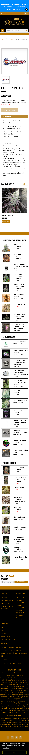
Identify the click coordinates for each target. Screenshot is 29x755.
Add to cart (5, 221)
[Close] (26, 9)
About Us (4, 627)
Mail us (11, 576)
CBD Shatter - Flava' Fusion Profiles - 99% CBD (21, 372)
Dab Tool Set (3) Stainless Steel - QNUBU (20, 422)
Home (3, 39)
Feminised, (12, 103)
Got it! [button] (14, 752)
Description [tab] (7, 116)
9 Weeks (10, 39)
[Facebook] (8, 737)
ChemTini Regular (20, 400)
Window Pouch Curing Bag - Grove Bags (21, 267)
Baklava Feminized (7, 215)
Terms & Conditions (8, 639)
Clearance (4, 597)
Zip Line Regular (20, 527)
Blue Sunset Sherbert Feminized (18, 257)
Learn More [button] (6, 748)
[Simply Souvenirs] (14, 21)
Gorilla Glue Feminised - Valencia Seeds (19, 499)
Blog (3, 630)
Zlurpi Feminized (20, 304)
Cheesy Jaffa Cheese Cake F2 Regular (20, 382)
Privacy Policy (6, 636)
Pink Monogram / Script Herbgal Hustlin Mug (20, 326)
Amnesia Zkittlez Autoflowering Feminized (20, 316)
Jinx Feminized (19, 517)
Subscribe (21, 582)
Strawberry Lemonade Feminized (18, 277)
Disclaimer (5, 633)
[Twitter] (12, 737)
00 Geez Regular (20, 341)
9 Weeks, (13, 100)
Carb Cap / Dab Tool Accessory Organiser (19, 362)
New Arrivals (21, 103)
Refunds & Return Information (20, 618)
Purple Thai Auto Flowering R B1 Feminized (20, 479)
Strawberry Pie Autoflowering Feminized (19, 539)
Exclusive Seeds (7, 600)
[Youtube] (20, 737)
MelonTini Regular (20, 557)
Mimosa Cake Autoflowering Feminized (19, 287)
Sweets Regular (20, 487)
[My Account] (2, 13)
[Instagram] (16, 737)
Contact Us (20, 597)
